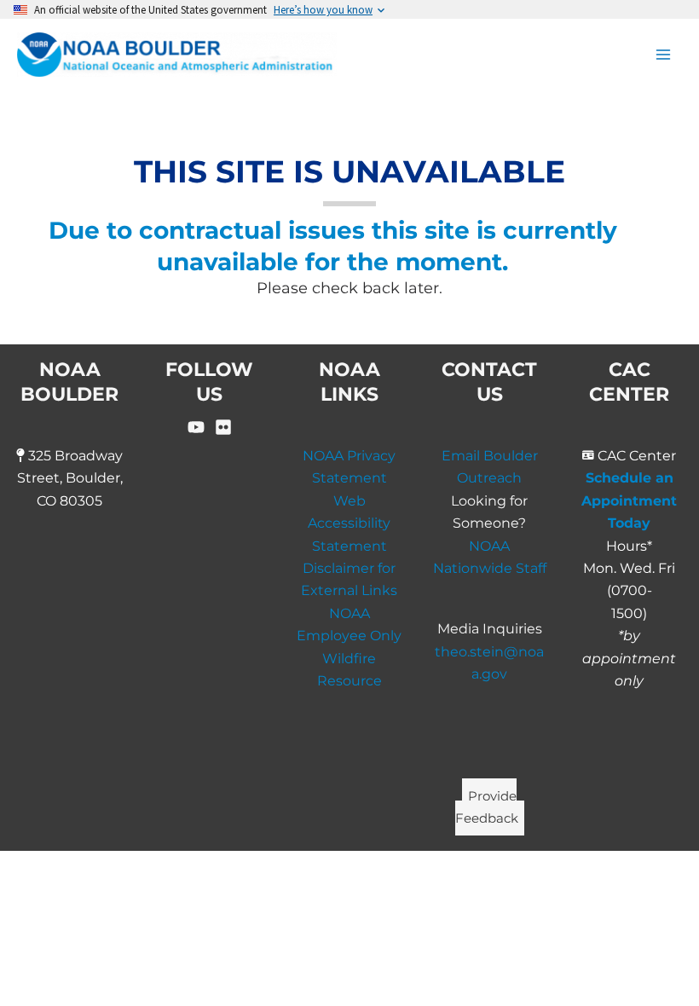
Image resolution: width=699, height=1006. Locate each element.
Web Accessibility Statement (349, 523)
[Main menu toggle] (663, 54)
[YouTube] (196, 427)
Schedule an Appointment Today (629, 500)
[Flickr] (223, 427)
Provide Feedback (486, 806)
